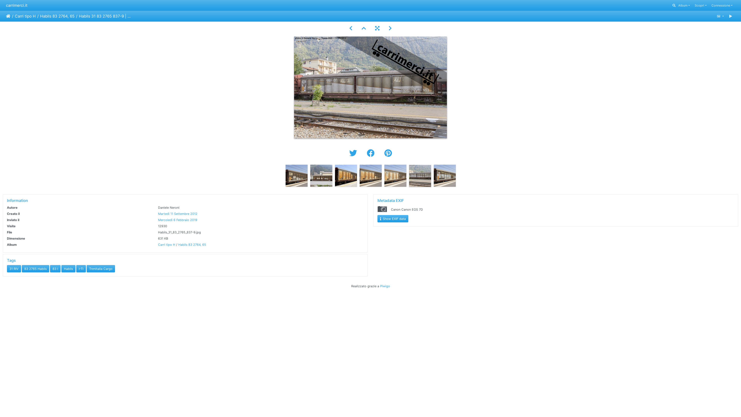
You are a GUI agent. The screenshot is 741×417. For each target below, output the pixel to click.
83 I (55, 269)
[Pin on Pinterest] (388, 153)
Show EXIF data (394, 219)
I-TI (81, 269)
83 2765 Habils (35, 269)
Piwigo (385, 286)
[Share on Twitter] (354, 153)
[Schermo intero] (377, 28)
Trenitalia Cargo (101, 269)
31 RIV (14, 269)
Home (8, 16)
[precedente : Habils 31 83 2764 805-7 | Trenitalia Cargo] (351, 28)
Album (683, 5)
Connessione (720, 5)
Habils (68, 269)
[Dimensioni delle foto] (720, 16)
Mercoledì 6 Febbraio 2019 (177, 220)
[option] (296, 175)
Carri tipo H (25, 16)
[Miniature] (363, 28)
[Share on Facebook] (372, 153)
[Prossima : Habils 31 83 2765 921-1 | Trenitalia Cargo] (390, 28)
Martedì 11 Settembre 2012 (177, 214)
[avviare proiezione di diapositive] (730, 16)
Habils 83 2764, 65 (57, 16)
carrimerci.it (16, 5)
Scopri (699, 5)
